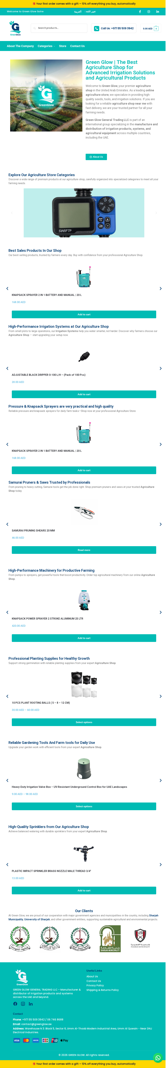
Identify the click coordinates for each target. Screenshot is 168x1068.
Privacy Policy (95, 985)
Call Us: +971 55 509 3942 (117, 28)
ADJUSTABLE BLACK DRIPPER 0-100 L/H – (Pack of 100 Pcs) (48, 374)
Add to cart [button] (84, 314)
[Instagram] (148, 11)
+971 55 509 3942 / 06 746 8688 (42, 1019)
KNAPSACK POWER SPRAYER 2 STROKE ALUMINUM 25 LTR (47, 618)
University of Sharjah (37, 919)
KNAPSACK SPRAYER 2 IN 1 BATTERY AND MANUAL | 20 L (47, 295)
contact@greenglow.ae (36, 1024)
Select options (84, 722)
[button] (150, 28)
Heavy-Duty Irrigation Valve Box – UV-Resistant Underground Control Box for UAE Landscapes (69, 786)
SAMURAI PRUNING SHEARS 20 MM (33, 530)
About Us (92, 976)
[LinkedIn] (157, 11)
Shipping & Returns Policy (102, 990)
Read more (84, 550)
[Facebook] (139, 11)
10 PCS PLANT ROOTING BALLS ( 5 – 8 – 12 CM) (41, 702)
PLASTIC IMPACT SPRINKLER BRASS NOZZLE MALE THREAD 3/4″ (51, 871)
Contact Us (93, 981)
